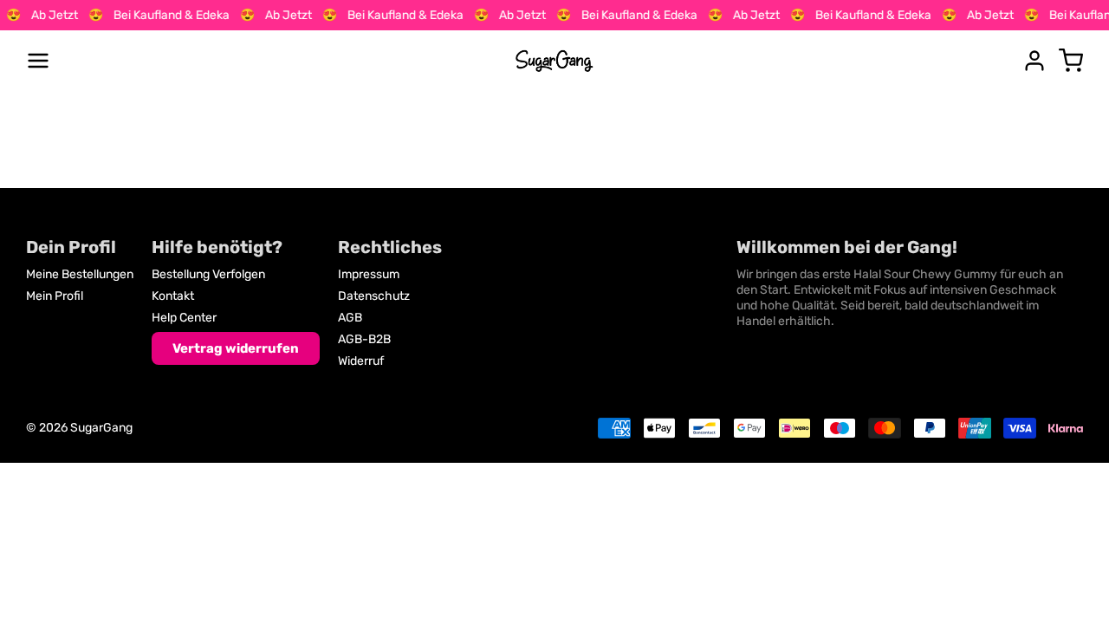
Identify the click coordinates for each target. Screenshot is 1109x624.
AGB (350, 317)
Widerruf (361, 361)
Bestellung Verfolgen (208, 274)
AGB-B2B (364, 339)
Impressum (368, 274)
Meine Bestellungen (79, 274)
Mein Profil (54, 296)
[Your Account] (1034, 61)
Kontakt (173, 296)
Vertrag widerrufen (235, 348)
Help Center (184, 317)
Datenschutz (374, 296)
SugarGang (101, 427)
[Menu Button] (38, 61)
